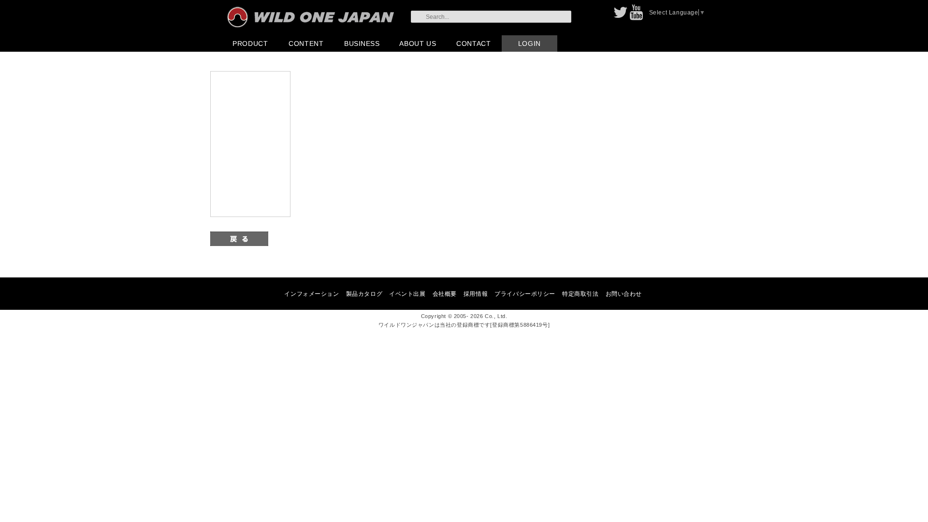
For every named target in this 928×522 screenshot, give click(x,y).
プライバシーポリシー (524, 293)
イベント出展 (407, 293)
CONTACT (473, 43)
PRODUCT (250, 43)
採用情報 (476, 293)
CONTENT (306, 43)
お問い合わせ (624, 293)
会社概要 (445, 293)
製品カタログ (364, 293)
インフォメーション (311, 293)
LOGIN (529, 43)
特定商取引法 (580, 293)
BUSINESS (362, 43)
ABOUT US (417, 43)
